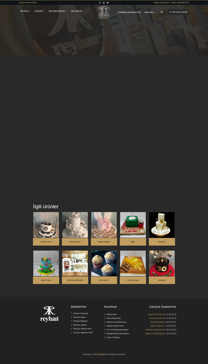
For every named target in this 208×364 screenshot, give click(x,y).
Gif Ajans (103, 354)
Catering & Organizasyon (129, 12)
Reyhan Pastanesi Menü (28, 2)
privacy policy (38, 357)
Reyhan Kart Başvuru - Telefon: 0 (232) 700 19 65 (171, 2)
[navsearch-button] (161, 12)
